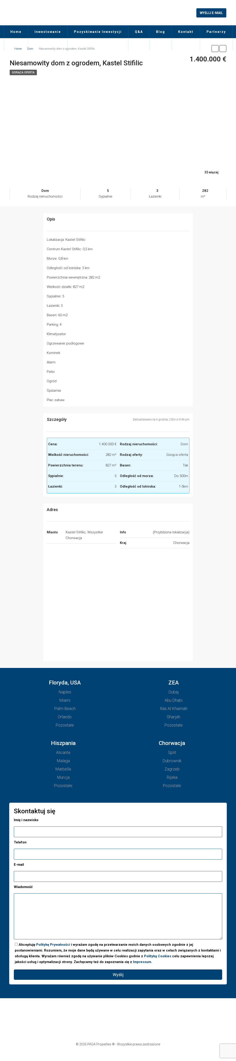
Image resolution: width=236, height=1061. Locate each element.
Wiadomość (23, 887)
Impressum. (142, 962)
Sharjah (173, 716)
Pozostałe (65, 725)
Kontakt (185, 32)
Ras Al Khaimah (173, 708)
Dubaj (173, 692)
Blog (160, 32)
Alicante (63, 752)
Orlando (65, 716)
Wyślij (118, 974)
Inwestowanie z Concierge (48, 38)
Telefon (20, 842)
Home (15, 32)
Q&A (139, 32)
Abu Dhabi (174, 700)
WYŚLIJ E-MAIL (211, 13)
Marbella (63, 769)
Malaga (63, 760)
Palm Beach (65, 708)
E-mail (19, 865)
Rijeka (172, 777)
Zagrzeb (172, 769)
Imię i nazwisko (26, 820)
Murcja (63, 777)
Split (172, 752)
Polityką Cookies (157, 956)
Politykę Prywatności (53, 945)
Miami (64, 700)
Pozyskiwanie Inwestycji (98, 32)
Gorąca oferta (23, 72)
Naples (65, 692)
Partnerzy (216, 32)
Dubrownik (171, 760)
